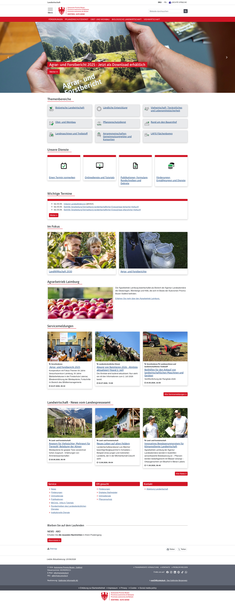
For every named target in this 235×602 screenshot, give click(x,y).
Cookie (133, 587)
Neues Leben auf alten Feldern (113, 443)
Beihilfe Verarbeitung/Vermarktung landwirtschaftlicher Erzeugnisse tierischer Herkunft (101, 206)
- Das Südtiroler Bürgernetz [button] (169, 580)
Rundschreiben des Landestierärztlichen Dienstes (68, 507)
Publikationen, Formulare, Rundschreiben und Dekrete (134, 180)
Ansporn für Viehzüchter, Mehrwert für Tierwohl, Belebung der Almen (69, 445)
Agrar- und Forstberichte (134, 271)
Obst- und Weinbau (100, 19)
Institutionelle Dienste (60, 512)
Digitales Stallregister (108, 492)
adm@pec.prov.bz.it (60, 576)
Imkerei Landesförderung (75, 203)
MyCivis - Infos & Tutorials (62, 502)
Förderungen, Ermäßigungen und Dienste (171, 179)
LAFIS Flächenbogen (162, 133)
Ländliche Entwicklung (115, 107)
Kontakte (165, 567)
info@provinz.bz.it (61, 573)
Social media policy (148, 587)
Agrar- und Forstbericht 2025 (64, 367)
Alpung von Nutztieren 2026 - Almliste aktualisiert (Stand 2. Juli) (117, 368)
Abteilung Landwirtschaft (157, 489)
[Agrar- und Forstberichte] (153, 250)
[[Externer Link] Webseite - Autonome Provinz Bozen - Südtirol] (74, 11)
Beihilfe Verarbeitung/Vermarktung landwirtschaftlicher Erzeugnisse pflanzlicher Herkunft (102, 209)
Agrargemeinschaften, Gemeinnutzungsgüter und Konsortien (117, 136)
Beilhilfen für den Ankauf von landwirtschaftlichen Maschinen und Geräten (163, 372)
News (53, 489)
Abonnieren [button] (53, 540)
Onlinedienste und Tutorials (99, 177)
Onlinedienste (57, 495)
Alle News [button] (180, 473)
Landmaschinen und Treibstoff (71, 133)
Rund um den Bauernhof (164, 122)
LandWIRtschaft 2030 (60, 271)
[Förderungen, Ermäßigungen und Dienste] (171, 165)
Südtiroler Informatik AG (68, 580)
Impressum (113, 587)
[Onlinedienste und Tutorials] (99, 165)
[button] (8, 57)
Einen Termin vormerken (62, 177)
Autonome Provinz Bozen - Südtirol (68, 567)
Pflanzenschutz (105, 499)
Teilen (172, 549)
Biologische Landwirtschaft (126, 19)
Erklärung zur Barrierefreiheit (92, 587)
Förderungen (56, 19)
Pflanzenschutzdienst (76, 19)
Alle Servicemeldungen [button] (175, 394)
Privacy (123, 587)
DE (160, 2)
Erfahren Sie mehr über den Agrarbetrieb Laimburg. (137, 298)
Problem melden (180, 567)
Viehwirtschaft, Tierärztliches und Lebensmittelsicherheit (166, 109)
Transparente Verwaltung (146, 567)
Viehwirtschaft (152, 19)
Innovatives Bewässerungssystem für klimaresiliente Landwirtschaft (164, 445)
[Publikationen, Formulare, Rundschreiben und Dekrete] (135, 165)
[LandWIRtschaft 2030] (81, 250)
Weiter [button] (52, 72)
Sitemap (53, 548)
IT (165, 2)
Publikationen (57, 499)
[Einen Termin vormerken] (63, 165)
